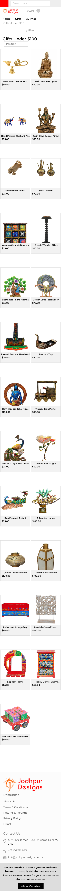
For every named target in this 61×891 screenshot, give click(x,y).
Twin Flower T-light (46, 463)
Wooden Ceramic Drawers (15, 245)
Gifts (18, 18)
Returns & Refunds (15, 812)
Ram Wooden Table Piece (15, 409)
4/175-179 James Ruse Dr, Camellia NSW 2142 (33, 841)
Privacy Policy (12, 818)
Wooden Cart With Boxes (15, 736)
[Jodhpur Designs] (10, 11)
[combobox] (30, 3)
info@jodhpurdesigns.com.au (26, 857)
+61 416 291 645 (17, 850)
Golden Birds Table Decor (46, 299)
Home (7, 18)
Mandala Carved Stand (45, 627)
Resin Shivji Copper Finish (46, 136)
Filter (31, 30)
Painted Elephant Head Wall (15, 354)
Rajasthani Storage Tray (15, 627)
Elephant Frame (15, 681)
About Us (9, 801)
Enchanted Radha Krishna (15, 299)
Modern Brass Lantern (46, 572)
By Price (31, 18)
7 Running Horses (46, 518)
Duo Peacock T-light (15, 518)
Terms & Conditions (15, 807)
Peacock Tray (46, 354)
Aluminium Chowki (15, 190)
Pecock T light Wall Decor (15, 463)
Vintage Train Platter (45, 409)
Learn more (38, 879)
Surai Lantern (46, 190)
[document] (30, 877)
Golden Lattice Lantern (15, 572)
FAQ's (7, 823)
